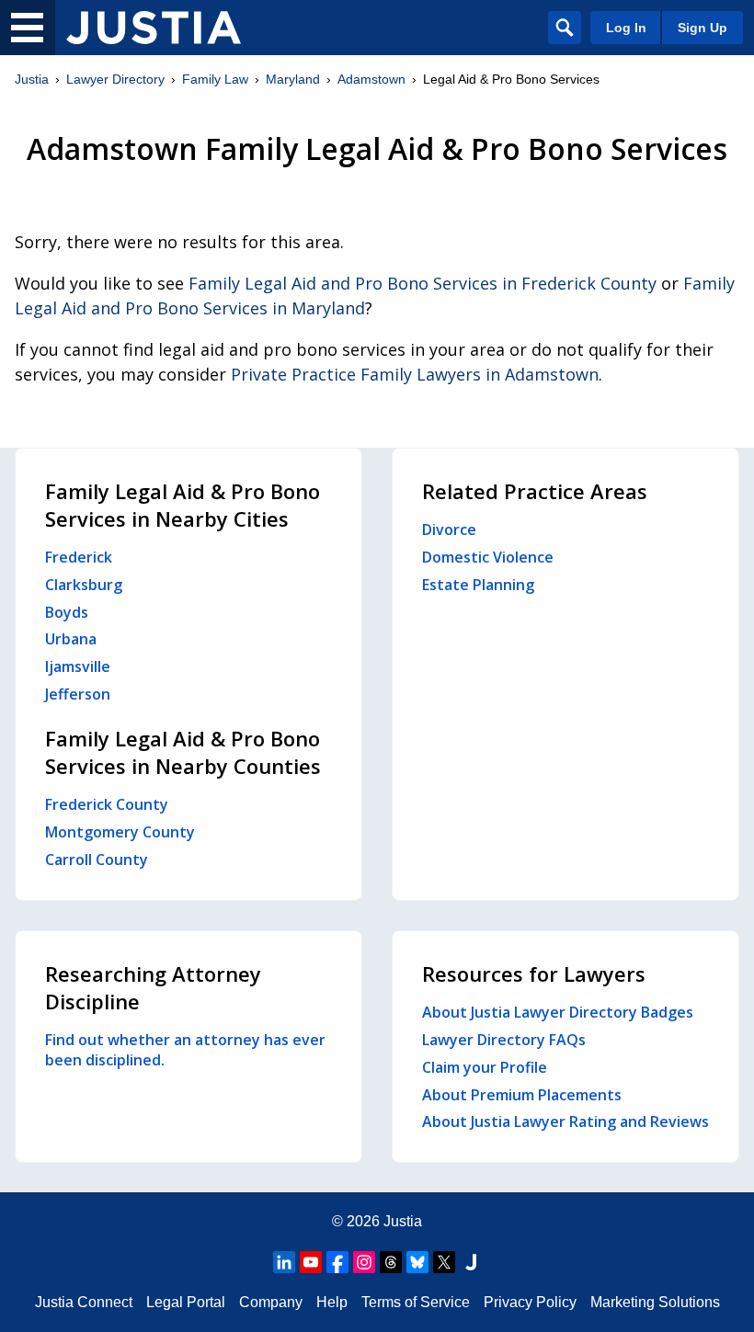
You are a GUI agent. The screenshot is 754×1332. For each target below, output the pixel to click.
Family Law (215, 79)
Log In (626, 27)
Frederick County (106, 804)
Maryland (293, 79)
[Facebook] (337, 1262)
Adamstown (371, 79)
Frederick (78, 557)
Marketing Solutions (655, 1302)
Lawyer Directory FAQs (504, 1040)
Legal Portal (185, 1302)
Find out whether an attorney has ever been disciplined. (185, 1050)
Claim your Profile (484, 1067)
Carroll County (96, 859)
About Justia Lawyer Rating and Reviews (565, 1121)
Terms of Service (415, 1302)
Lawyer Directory (115, 79)
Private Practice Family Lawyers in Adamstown (415, 374)
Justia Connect (83, 1302)
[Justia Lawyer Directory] (153, 27)
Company (271, 1302)
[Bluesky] (417, 1262)
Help (332, 1302)
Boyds (66, 612)
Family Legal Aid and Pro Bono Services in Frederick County (422, 283)
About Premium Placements (522, 1095)
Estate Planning (478, 585)
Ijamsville (77, 666)
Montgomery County (120, 832)
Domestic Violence (488, 557)
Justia (32, 79)
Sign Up (702, 27)
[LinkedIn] (284, 1262)
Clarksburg (83, 585)
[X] (444, 1262)
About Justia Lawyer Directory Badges (557, 1012)
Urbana (71, 639)
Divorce (449, 529)
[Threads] (391, 1262)
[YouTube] (311, 1262)
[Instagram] (364, 1262)
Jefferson (77, 694)
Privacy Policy (530, 1302)
